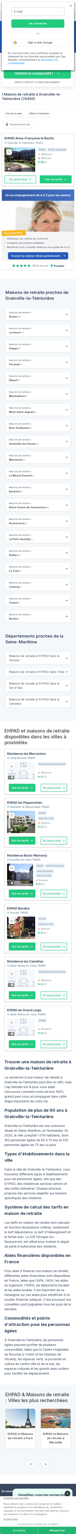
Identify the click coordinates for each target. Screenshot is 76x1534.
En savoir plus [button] (19, 179)
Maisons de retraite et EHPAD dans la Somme (34, 658)
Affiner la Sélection (39, 113)
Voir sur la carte (13, 113)
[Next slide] (45, 1464)
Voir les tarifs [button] (54, 179)
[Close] (67, 1493)
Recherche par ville (20, 124)
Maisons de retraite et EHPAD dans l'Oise (36, 672)
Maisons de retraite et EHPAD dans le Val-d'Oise (34, 685)
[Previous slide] (30, 1464)
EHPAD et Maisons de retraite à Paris (20, 1436)
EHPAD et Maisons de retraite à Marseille (55, 1438)
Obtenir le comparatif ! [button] (34, 73)
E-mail (18, 11)
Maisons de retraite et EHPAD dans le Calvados (34, 701)
